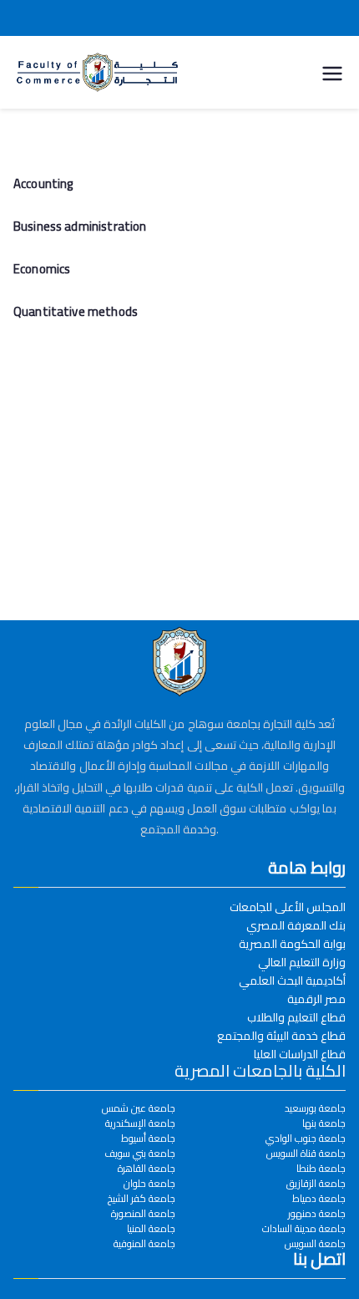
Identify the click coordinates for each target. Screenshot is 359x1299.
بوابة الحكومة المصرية (292, 944)
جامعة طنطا (321, 1168)
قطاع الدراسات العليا (300, 1054)
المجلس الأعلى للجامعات (288, 907)
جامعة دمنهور (317, 1214)
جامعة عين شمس (138, 1108)
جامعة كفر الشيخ (141, 1199)
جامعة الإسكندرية (140, 1123)
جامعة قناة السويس (306, 1153)
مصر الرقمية (316, 999)
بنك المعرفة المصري (296, 925)
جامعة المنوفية (144, 1244)
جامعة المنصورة (143, 1214)
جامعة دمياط (319, 1199)
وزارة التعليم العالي (302, 962)
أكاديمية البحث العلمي (292, 980)
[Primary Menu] (332, 71)
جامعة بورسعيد (315, 1108)
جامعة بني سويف (139, 1153)
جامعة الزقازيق (316, 1183)
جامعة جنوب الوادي (305, 1138)
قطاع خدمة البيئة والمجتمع (281, 1036)
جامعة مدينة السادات (304, 1229)
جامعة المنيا (151, 1229)
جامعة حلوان (149, 1183)
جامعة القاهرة (146, 1168)
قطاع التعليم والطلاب (296, 1017)
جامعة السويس (315, 1244)
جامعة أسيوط (148, 1138)
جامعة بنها (324, 1123)
